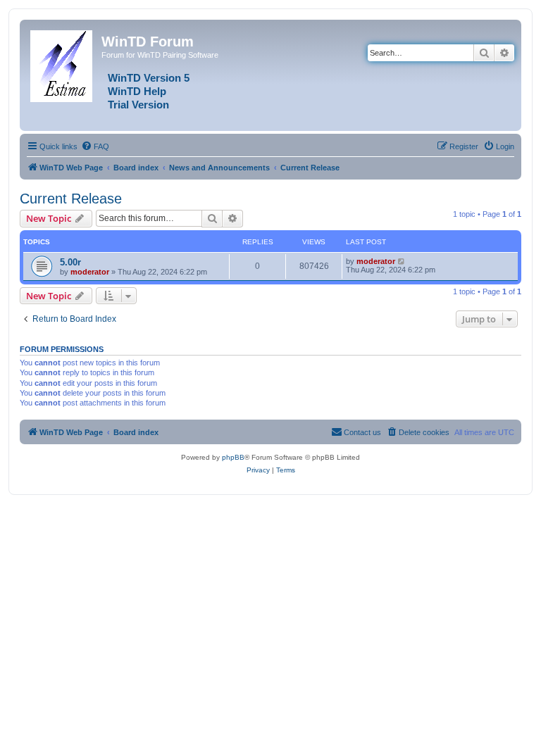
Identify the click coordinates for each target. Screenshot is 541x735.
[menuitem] (95, 146)
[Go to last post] (401, 261)
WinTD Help (137, 91)
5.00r (70, 262)
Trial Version (138, 105)
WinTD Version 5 (148, 78)
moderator (89, 272)
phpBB (233, 457)
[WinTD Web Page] (62, 63)
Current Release (71, 198)
